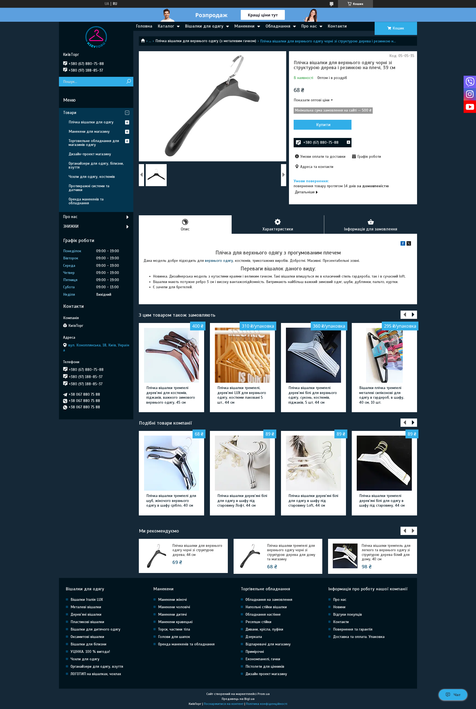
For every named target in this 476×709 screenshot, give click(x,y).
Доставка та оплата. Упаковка (359, 636)
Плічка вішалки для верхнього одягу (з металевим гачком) (205, 41)
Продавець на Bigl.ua (238, 699)
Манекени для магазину (89, 131)
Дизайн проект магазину (266, 674)
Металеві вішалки (86, 607)
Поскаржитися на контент (224, 704)
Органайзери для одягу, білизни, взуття (96, 165)
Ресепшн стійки (258, 622)
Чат (457, 694)
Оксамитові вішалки (87, 636)
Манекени (244, 26)
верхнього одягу (219, 260)
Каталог (166, 26)
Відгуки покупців (347, 614)
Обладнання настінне (263, 614)
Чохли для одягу (85, 659)
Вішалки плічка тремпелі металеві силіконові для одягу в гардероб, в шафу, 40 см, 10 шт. (381, 395)
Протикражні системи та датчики (89, 188)
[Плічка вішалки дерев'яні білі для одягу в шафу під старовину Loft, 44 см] (314, 463)
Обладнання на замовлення (268, 599)
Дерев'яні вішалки (86, 614)
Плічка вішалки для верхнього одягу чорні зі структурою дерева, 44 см (197, 550)
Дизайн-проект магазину (90, 154)
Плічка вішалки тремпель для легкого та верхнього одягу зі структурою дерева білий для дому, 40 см (386, 552)
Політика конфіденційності (266, 704)
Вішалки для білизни (88, 644)
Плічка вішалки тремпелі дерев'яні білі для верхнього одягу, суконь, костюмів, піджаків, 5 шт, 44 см (312, 395)
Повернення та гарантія (352, 629)
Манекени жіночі (172, 599)
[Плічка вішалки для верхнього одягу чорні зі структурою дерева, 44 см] (156, 556)
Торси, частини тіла (174, 629)
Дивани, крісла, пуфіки (264, 629)
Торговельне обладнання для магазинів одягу (94, 142)
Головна (144, 26)
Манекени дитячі (172, 614)
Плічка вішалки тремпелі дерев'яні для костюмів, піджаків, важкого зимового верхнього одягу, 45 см (170, 395)
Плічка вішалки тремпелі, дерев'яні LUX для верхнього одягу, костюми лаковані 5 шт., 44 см (241, 395)
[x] (409, 244)
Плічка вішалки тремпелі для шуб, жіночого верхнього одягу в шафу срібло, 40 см (171, 500)
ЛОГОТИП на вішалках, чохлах (96, 674)
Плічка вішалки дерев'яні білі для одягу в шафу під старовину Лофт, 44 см (242, 500)
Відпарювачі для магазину (268, 644)
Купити (323, 124)
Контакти (337, 26)
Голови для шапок (174, 636)
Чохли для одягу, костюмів (92, 176)
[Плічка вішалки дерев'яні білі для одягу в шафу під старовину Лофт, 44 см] (243, 463)
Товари (69, 112)
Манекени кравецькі (175, 622)
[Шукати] (128, 81)
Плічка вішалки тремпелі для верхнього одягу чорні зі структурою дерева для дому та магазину (291, 552)
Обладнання (278, 26)
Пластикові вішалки (87, 622)
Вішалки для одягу (204, 26)
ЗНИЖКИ (71, 226)
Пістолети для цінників (264, 666)
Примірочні (254, 651)
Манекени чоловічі (174, 607)
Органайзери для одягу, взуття (97, 666)
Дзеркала (253, 636)
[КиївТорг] (96, 37)
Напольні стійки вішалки (266, 607)
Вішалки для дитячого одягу (95, 629)
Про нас (309, 26)
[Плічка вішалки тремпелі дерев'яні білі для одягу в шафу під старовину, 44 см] (384, 463)
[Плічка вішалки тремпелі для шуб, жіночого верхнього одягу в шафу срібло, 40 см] (171, 463)
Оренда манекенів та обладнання (86, 201)
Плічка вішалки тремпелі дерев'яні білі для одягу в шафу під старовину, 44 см (382, 500)
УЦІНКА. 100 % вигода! (90, 651)
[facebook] (403, 244)
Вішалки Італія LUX (87, 599)
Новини (339, 607)
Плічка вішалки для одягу (91, 122)
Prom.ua (264, 694)
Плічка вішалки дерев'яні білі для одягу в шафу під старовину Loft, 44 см (313, 500)
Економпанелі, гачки (262, 659)
